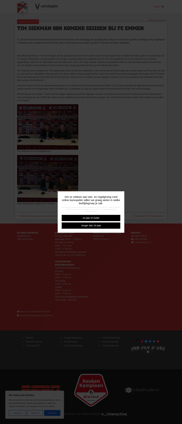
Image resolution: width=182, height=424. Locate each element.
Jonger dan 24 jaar (91, 225)
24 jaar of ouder (91, 218)
